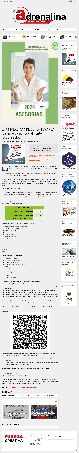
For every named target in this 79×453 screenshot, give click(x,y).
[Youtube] (11, 1)
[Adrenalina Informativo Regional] (39, 26)
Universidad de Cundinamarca (21, 126)
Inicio (5, 29)
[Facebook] (2, 1)
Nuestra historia (14, 29)
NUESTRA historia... (38, 444)
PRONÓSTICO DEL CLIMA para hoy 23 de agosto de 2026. (12, 37)
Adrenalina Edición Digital (38, 29)
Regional (9, 126)
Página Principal (32, 436)
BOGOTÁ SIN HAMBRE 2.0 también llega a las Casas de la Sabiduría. (51, 37)
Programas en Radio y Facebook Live (57, 29)
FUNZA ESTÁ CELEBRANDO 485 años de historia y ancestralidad (15, 414)
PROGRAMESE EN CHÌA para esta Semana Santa (43, 163)
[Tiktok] (8, 1)
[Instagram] (5, 1)
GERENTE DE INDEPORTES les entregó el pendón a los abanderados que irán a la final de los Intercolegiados (43, 413)
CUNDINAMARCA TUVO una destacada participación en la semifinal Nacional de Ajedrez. (70, 35)
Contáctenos (25, 29)
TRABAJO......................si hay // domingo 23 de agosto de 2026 (32, 37)
